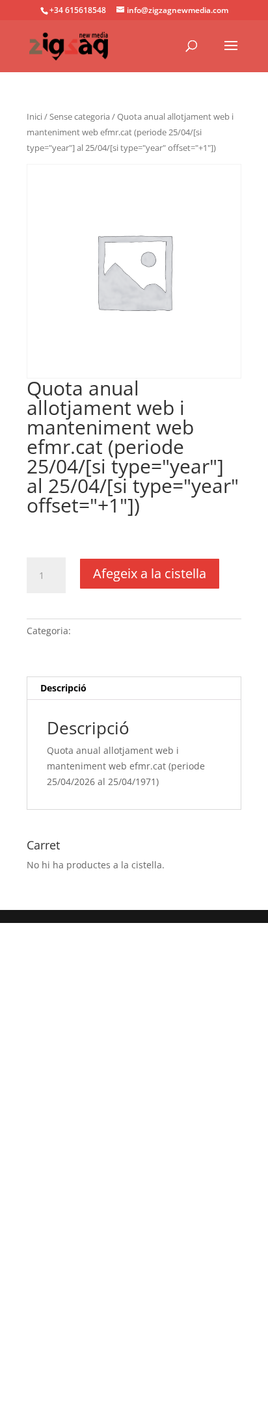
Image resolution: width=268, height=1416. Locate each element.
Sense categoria (79, 116)
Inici (34, 116)
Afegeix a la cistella (149, 573)
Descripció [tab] (63, 688)
